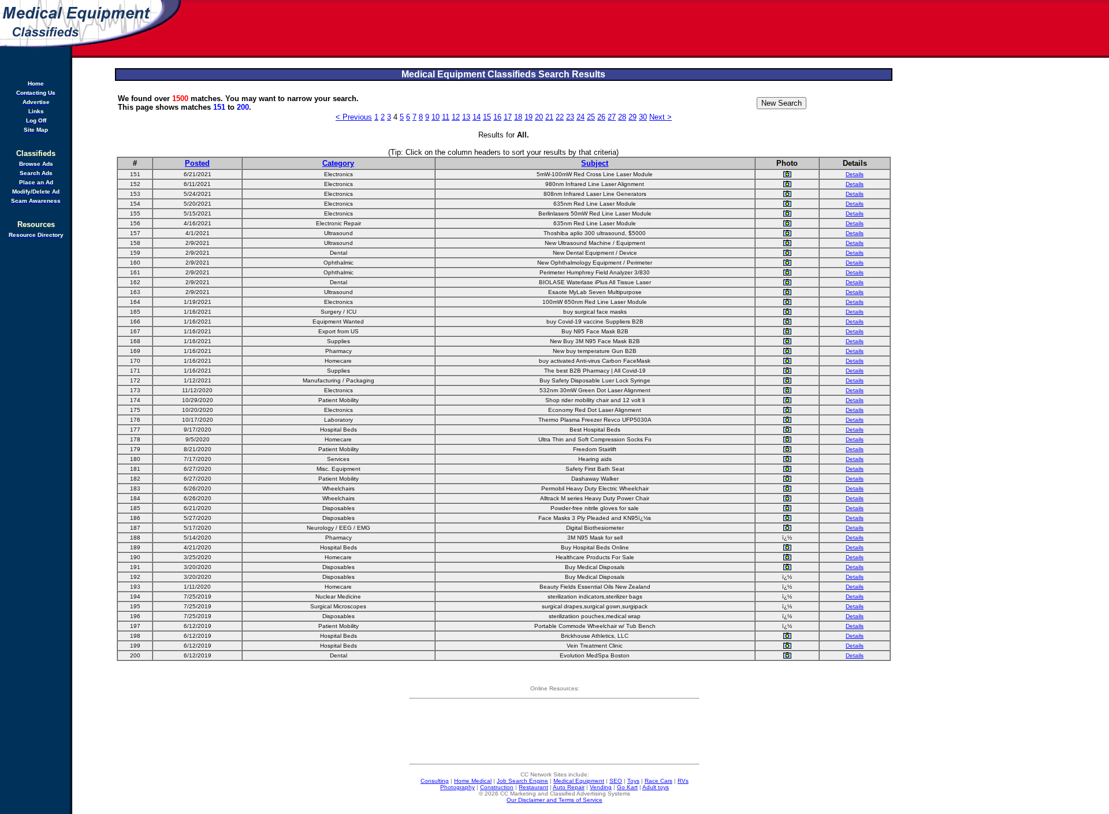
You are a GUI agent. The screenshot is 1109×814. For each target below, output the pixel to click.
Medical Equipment (578, 781)
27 (612, 117)
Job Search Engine (522, 781)
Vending (601, 787)
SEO (615, 781)
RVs (683, 781)
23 (570, 117)
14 (476, 117)
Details (855, 174)
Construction (496, 787)
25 (591, 117)
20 (539, 117)
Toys (633, 781)
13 (466, 117)
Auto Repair (569, 787)
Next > (660, 117)
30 (643, 117)
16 (497, 117)
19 (528, 117)
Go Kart (627, 787)
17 (508, 117)
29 (632, 117)
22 (560, 117)
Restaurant (533, 787)
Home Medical (473, 781)
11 (445, 117)
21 (549, 117)
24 (580, 117)
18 (518, 117)
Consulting (434, 781)
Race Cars (658, 781)
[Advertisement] (645, 29)
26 (601, 117)
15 (487, 117)
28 (622, 117)
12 (456, 117)
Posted (197, 163)
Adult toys (655, 787)
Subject (594, 163)
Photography (457, 787)
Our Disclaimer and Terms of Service (554, 800)
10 (435, 117)
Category (338, 163)
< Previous (354, 117)
